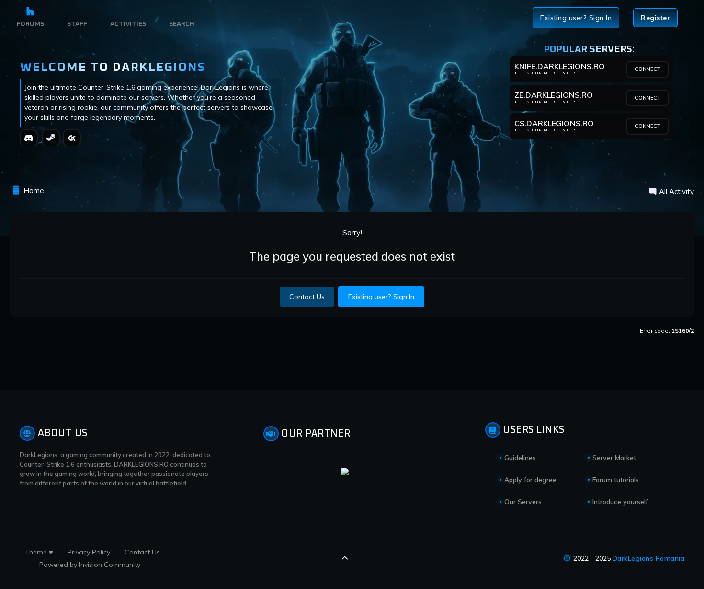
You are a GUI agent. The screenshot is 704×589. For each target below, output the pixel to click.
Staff (77, 24)
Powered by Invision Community (89, 564)
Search (181, 24)
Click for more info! (545, 73)
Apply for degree (530, 479)
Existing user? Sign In (576, 17)
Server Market (614, 457)
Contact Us (307, 296)
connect (647, 69)
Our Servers (523, 501)
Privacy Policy (89, 552)
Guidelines (520, 457)
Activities (128, 24)
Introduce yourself (620, 501)
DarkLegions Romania (649, 558)
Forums (30, 24)
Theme (37, 552)
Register (655, 17)
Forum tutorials (615, 479)
